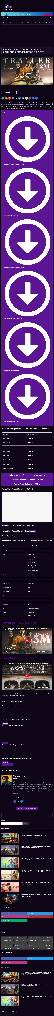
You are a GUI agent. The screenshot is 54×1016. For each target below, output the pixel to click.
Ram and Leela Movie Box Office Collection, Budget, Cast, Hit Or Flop (36, 859)
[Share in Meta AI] (36, 98)
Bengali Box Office (7, 937)
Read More (5, 723)
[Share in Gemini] (13, 98)
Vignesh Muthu (19, 776)
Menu (6, 17)
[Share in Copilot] (29, 98)
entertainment (7, 940)
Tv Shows (47, 948)
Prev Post (14, 815)
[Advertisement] (27, 35)
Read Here (32, 531)
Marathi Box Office (19, 945)
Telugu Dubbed (35, 948)
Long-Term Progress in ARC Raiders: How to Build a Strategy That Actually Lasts (36, 846)
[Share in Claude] (6, 98)
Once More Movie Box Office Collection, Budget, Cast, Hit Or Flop (35, 883)
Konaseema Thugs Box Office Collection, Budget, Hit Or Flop (16, 758)
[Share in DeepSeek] (23, 98)
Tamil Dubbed (7, 948)
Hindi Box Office (34, 940)
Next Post (39, 815)
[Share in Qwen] (33, 98)
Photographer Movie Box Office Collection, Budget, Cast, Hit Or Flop (36, 895)
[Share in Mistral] (26, 98)
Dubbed (49, 937)
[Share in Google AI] (9, 98)
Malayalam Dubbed (7, 945)
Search (3, 820)
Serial (39, 945)
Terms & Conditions (15, 1014)
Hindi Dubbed (46, 940)
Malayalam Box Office (45, 943)
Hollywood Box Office (8, 943)
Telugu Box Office (32, 808)
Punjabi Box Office (31, 945)
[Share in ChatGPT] (2, 98)
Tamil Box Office (47, 945)
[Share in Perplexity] (19, 98)
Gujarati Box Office (20, 940)
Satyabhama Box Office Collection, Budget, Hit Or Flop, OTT (16, 739)
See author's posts (20, 797)
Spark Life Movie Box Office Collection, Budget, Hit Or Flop (16, 719)
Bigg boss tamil (33, 937)
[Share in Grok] (16, 98)
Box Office (20, 808)
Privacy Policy (4, 1014)
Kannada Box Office (21, 943)
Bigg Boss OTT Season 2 (20, 937)
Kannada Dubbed (33, 943)
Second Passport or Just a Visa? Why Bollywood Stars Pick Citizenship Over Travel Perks (35, 871)
